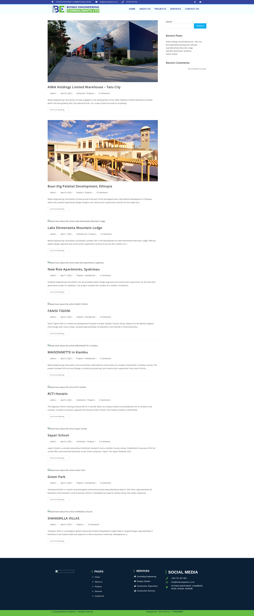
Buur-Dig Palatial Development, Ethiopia (80, 186)
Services (175, 9)
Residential (90, 275)
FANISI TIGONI (59, 311)
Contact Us (192, 9)
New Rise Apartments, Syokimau (74, 269)
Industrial (80, 93)
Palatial (79, 192)
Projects (160, 9)
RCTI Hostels (58, 393)
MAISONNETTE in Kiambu (68, 352)
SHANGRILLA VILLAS (63, 518)
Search (169, 21)
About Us (145, 9)
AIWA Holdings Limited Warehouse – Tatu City (84, 87)
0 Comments (104, 93)
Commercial (81, 234)
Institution (80, 400)
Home (132, 9)
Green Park (56, 476)
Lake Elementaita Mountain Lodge (75, 227)
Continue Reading (59, 109)
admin (53, 93)
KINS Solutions (164, 612)
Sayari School (58, 435)
